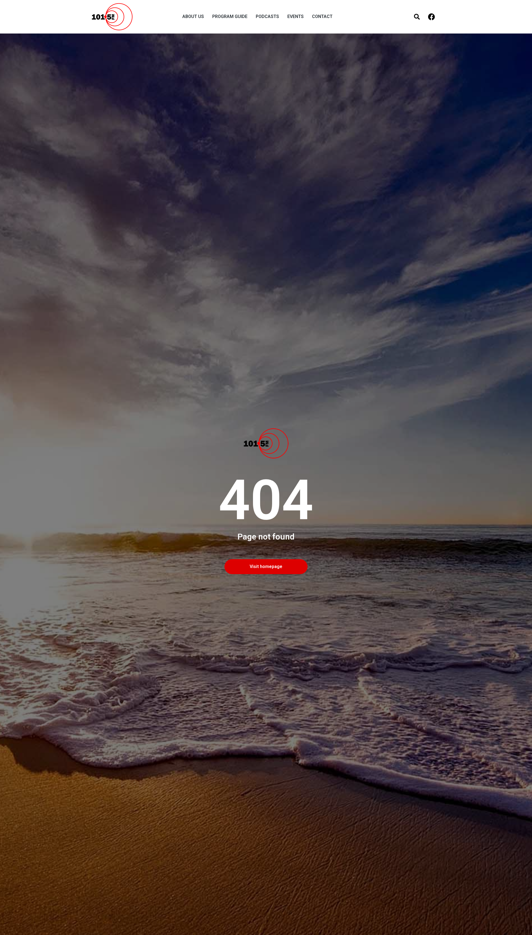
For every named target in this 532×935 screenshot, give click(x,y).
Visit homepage (266, 566)
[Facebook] (431, 16)
